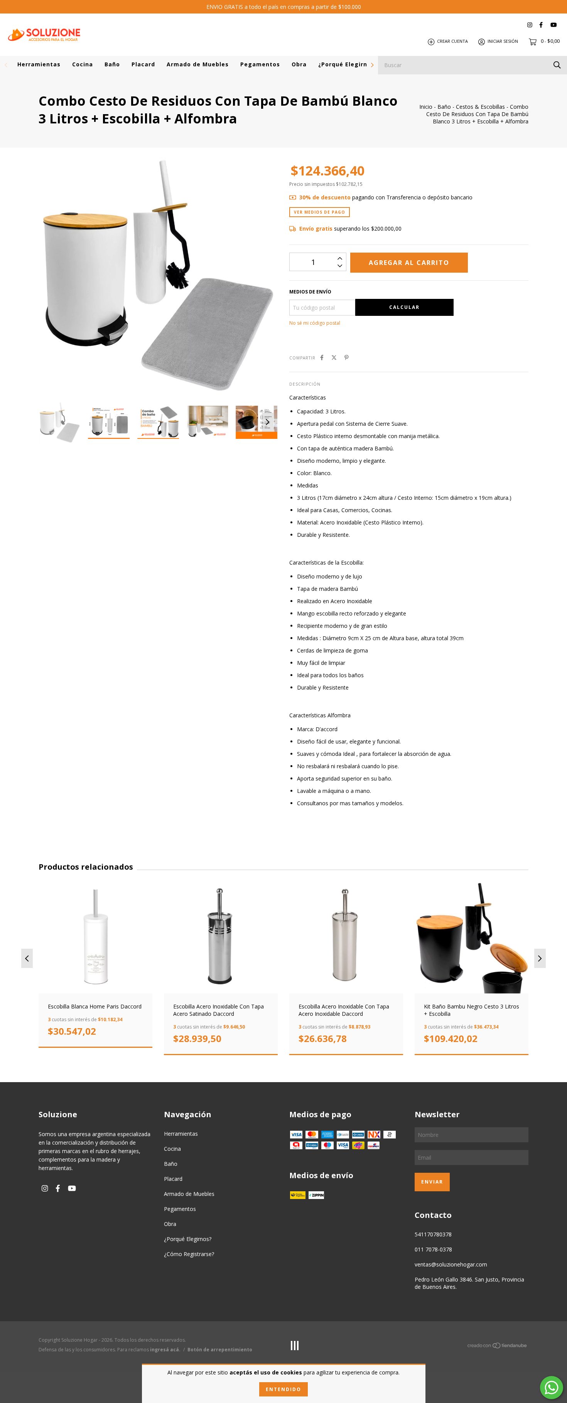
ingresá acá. (165, 1349)
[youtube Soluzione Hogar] (553, 25)
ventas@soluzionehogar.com (451, 1264)
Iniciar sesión (503, 41)
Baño (112, 64)
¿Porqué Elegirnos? (348, 64)
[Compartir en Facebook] (322, 357)
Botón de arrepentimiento (219, 1349)
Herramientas (39, 64)
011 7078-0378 (433, 1249)
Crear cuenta (452, 41)
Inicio (425, 106)
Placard (143, 64)
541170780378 (433, 1234)
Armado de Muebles (198, 64)
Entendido (283, 1389)
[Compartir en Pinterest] (346, 357)
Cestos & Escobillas (480, 106)
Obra (299, 64)
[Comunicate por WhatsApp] (551, 1387)
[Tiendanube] (497, 1347)
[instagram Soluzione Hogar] (529, 25)
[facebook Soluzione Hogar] (541, 25)
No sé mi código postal (314, 323)
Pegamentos (260, 64)
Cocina (82, 64)
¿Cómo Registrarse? (189, 1254)
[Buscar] (557, 64)
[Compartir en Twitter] (334, 357)
